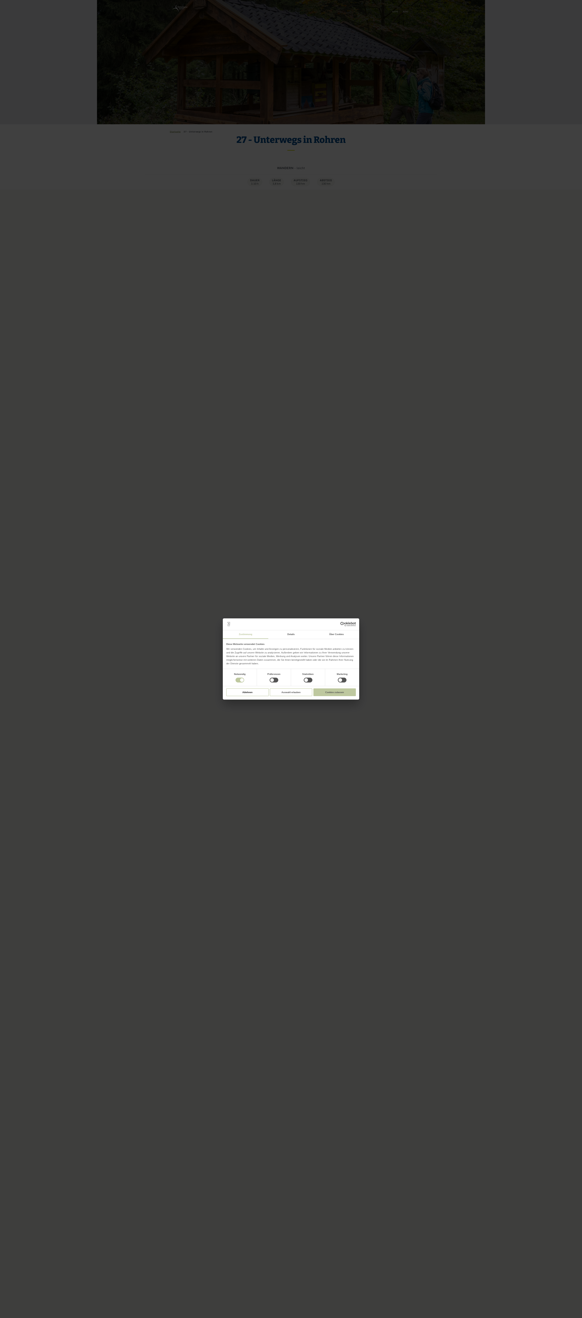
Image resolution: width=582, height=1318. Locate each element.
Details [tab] (291, 634)
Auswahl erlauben (291, 692)
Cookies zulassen (334, 692)
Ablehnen (247, 692)
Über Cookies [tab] (336, 634)
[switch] (274, 680)
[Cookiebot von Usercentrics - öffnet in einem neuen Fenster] (342, 624)
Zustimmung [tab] (245, 634)
